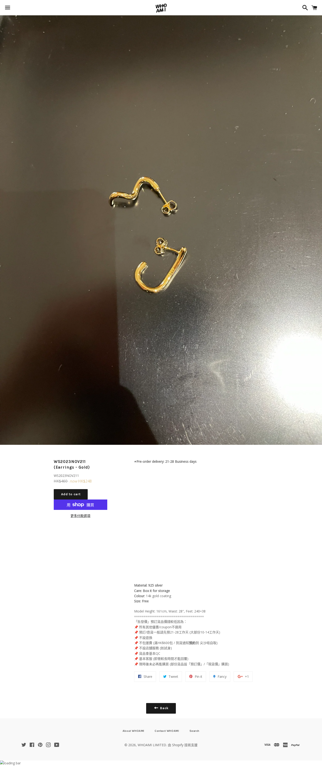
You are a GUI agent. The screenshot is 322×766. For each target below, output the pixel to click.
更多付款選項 (80, 515)
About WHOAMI (133, 731)
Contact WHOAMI (167, 731)
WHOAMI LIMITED (152, 745)
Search (195, 731)
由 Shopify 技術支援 (183, 745)
